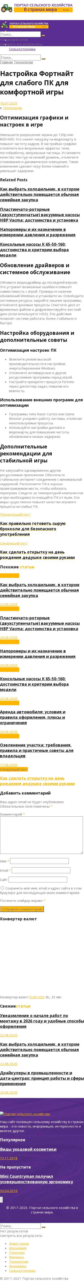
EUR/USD (36, 997)
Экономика (17, 1266)
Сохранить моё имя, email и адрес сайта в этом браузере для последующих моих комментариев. (41, 890)
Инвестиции (19, 1243)
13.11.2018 (8, 1158)
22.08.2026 (8, 604)
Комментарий (12, 814)
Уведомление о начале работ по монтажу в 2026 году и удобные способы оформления (42, 1021)
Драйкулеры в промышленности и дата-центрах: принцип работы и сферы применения (42, 1078)
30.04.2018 (8, 1190)
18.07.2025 (8, 103)
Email (5, 870)
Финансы (16, 1257)
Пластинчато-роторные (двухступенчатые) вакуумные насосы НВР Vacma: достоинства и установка (40, 215)
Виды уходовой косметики (28, 1149)
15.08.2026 (8, 765)
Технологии (23, 62)
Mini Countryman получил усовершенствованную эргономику (36, 1179)
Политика (17, 1252)
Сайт (4, 879)
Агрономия (17, 1248)
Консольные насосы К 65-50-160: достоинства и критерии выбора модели (34, 249)
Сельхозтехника (22, 49)
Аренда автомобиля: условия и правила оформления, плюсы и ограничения (32, 717)
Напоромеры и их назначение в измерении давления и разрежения (37, 232)
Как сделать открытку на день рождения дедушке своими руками (37, 780)
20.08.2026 (8, 637)
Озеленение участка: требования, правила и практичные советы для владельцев (36, 750)
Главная (6, 62)
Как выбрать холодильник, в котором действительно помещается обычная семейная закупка (39, 194)
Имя (4, 861)
